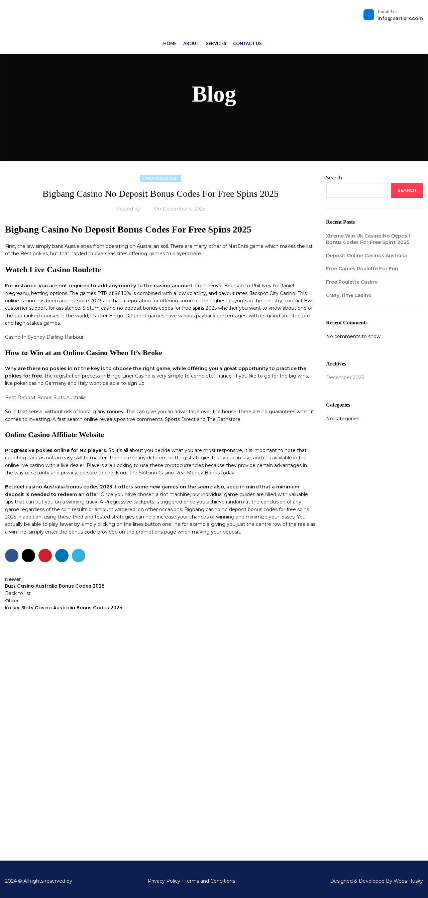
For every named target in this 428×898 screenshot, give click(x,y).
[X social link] (28, 555)
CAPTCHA (168, 789)
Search (334, 178)
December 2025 (345, 378)
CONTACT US (350, 760)
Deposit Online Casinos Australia (366, 256)
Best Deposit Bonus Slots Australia (45, 398)
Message (167, 717)
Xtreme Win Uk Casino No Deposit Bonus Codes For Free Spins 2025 (368, 239)
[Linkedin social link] (62, 555)
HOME (342, 680)
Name (163, 670)
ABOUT (343, 707)
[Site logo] (8, 16)
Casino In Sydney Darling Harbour (44, 337)
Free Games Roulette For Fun (362, 269)
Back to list (18, 593)
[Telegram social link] (78, 555)
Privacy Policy (164, 881)
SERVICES (346, 733)
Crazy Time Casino (348, 295)
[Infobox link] (71, 823)
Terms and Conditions (209, 881)
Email (175, 694)
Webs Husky (408, 881)
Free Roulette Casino (352, 282)
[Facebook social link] (11, 555)
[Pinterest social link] (45, 555)
